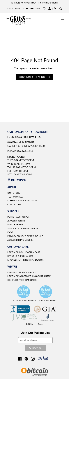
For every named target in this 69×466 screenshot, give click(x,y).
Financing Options (48, 3)
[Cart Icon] (55, 8)
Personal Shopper (18, 216)
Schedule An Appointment (24, 3)
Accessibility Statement (21, 239)
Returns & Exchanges (20, 256)
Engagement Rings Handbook (25, 259)
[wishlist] (44, 8)
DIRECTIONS (18, 180)
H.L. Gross (38, 324)
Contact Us (14, 204)
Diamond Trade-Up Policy (22, 272)
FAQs (10, 232)
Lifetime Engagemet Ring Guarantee (29, 276)
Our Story (13, 192)
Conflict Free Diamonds (22, 280)
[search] (60, 8)
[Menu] (63, 20)
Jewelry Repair (16, 220)
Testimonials (15, 196)
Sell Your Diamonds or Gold (24, 228)
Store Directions (31, 8)
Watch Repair (15, 224)
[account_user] (49, 8)
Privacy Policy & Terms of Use (25, 236)
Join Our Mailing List (35, 332)
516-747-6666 (13, 8)
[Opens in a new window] (20, 311)
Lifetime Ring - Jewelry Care (23, 252)
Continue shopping (32, 77)
